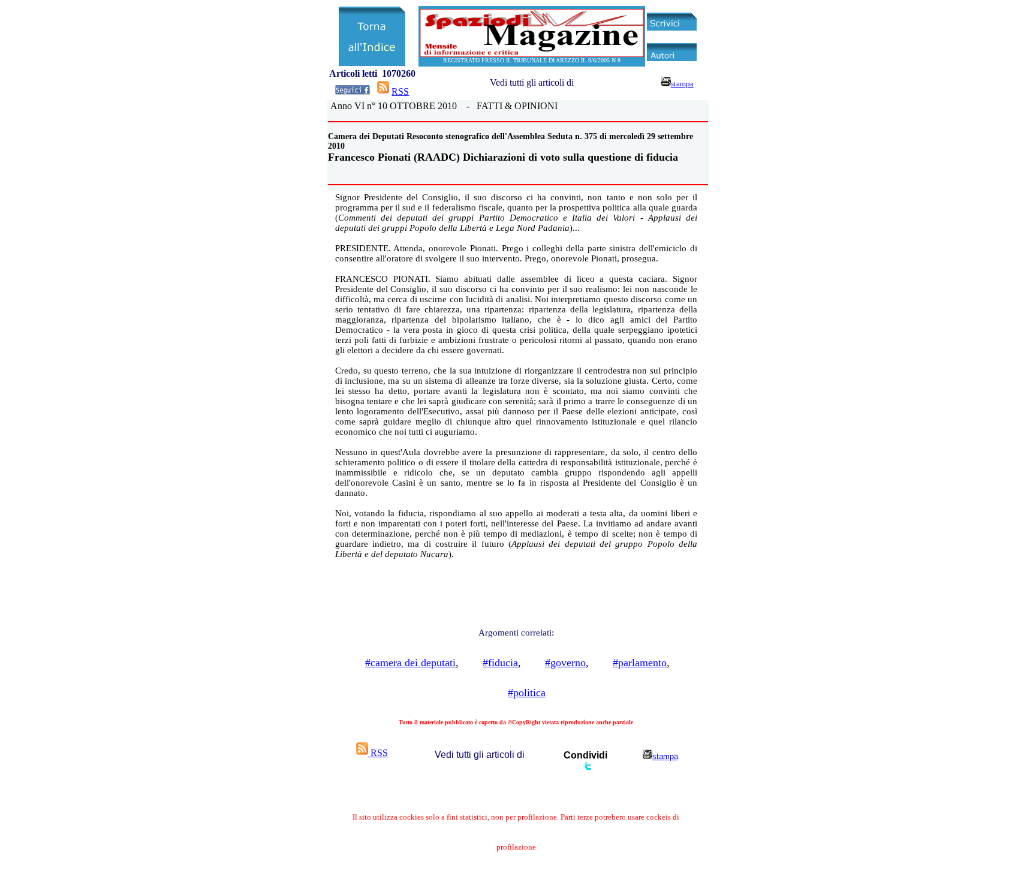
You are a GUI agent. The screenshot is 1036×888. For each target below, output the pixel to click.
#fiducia (500, 663)
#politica (527, 693)
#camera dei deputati (410, 663)
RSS (400, 91)
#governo (565, 663)
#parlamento (640, 663)
